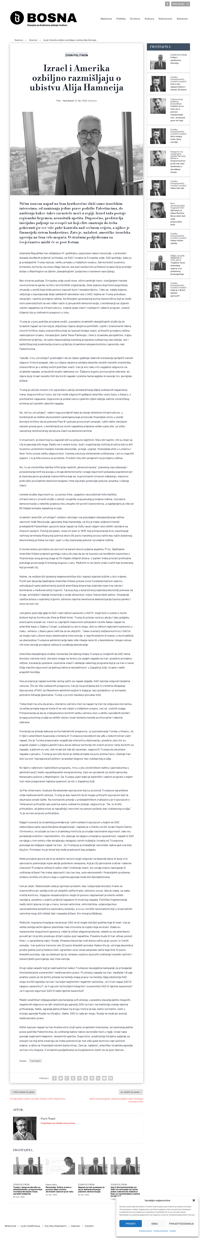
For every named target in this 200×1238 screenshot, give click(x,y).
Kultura (149, 19)
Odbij (154, 1223)
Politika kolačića (145, 1231)
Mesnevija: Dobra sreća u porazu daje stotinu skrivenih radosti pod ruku (59, 1189)
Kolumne (182, 19)
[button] (193, 1200)
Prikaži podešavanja (181, 1223)
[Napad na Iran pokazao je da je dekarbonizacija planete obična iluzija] (93, 1168)
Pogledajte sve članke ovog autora (58, 1123)
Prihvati (131, 1223)
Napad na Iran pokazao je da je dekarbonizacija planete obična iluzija (91, 1189)
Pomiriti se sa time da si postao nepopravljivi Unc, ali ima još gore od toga (177, 113)
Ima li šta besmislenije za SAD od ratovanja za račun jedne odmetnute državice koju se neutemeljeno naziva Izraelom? (125, 1191)
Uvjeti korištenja (30, 1226)
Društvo (135, 19)
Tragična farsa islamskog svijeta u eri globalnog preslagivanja (177, 268)
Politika (120, 19)
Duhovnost (165, 19)
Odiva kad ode (177, 188)
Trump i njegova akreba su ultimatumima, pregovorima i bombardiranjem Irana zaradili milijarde (27, 1190)
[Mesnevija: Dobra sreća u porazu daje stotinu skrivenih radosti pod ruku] (60, 1168)
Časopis (89, 1226)
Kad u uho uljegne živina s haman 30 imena (178, 87)
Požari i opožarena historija (175, 60)
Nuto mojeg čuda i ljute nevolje (176, 139)
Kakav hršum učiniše (176, 242)
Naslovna (106, 19)
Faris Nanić (68, 100)
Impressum (10, 1226)
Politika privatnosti (160, 1231)
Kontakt (173, 1231)
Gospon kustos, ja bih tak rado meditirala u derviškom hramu (178, 166)
